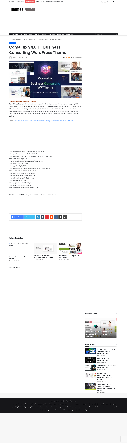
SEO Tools (52, 34)
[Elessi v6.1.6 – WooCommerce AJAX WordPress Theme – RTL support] (90, 375)
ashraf (14, 57)
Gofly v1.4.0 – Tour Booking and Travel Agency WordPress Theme (106, 351)
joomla (37, 34)
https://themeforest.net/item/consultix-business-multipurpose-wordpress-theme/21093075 (44, 121)
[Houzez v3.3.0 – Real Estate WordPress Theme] (90, 367)
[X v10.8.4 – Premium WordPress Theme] (90, 360)
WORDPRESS (14, 34)
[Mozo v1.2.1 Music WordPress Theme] (20, 249)
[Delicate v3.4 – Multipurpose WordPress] (70, 248)
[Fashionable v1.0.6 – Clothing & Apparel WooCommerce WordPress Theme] (90, 386)
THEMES (24, 39)
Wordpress (18, 39)
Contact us (60, 34)
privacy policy (70, 34)
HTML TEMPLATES (26, 34)
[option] (100, 328)
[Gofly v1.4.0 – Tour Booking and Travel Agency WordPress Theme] (90, 351)
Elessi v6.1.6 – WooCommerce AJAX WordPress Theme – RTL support (98, 334)
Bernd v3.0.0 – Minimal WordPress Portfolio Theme (43, 256)
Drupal (44, 34)
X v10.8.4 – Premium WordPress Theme (103, 359)
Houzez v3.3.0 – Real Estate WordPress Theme (106, 366)
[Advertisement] (82, 18)
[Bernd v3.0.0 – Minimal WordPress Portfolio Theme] (45, 248)
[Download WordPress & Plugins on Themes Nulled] (23, 9)
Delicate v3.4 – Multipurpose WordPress (69, 256)
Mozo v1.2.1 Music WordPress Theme (18, 258)
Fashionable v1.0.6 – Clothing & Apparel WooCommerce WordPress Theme (106, 387)
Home (12, 39)
